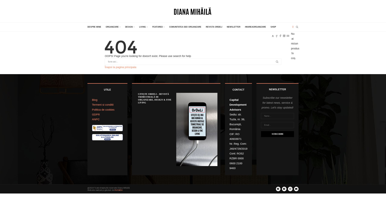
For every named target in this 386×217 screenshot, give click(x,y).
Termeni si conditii (103, 104)
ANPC (96, 119)
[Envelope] (296, 189)
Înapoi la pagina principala (120, 67)
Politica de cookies (103, 109)
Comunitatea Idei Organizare (185, 27)
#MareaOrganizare (255, 27)
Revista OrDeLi (214, 27)
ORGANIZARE (112, 27)
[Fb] (276, 35)
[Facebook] (280, 35)
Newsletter (233, 27)
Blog (94, 99)
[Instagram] (284, 35)
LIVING (142, 27)
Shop (273, 27)
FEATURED (157, 27)
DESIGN (129, 27)
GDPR (96, 114)
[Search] (297, 27)
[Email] (288, 35)
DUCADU (119, 190)
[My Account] (273, 35)
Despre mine (94, 27)
